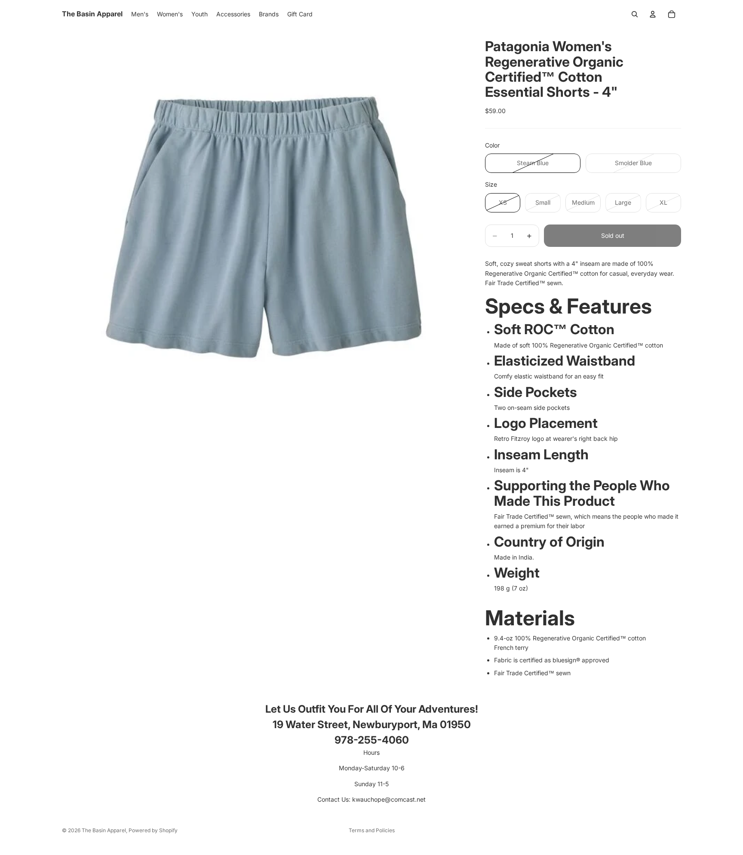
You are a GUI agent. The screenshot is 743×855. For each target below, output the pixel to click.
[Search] (634, 14)
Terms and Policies (372, 830)
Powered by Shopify (153, 830)
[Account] (652, 14)
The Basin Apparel (104, 830)
